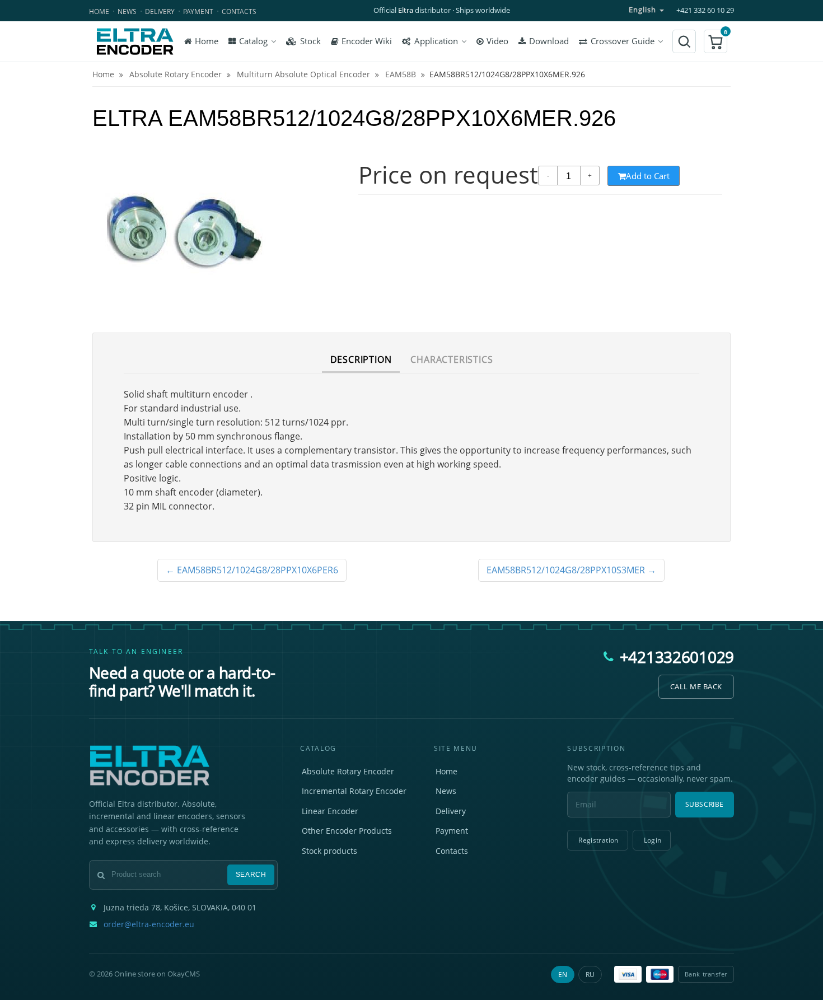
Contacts (239, 11)
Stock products (329, 850)
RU (590, 974)
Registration (598, 840)
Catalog (253, 41)
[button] (715, 41)
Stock (310, 41)
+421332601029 (677, 656)
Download (549, 41)
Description (361, 359)
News (127, 11)
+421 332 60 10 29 (705, 10)
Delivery (160, 11)
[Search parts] (684, 41)
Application (436, 41)
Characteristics (451, 359)
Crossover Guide (622, 41)
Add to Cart (648, 175)
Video (497, 41)
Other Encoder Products (347, 830)
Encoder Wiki (367, 41)
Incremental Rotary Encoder (354, 791)
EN (562, 974)
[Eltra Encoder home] (135, 41)
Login (653, 840)
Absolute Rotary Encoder (348, 771)
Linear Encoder (330, 811)
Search (251, 874)
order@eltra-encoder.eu (149, 924)
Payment (198, 11)
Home (99, 11)
